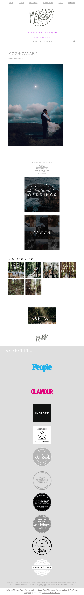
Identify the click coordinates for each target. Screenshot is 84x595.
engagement (42, 168)
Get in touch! (42, 37)
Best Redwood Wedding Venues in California (15, 273)
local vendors (42, 170)
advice (42, 165)
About (21, 3)
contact (71, 3)
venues (42, 172)
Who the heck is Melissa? (42, 33)
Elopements (48, 3)
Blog (61, 3)
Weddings (33, 3)
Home (11, 3)
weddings (42, 173)
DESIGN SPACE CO (51, 592)
